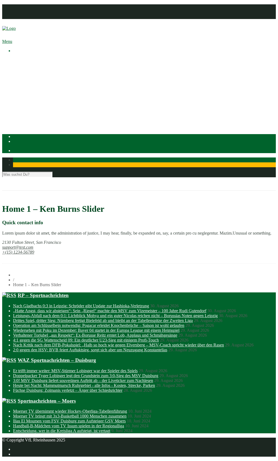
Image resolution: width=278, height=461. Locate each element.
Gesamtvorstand (38, 74)
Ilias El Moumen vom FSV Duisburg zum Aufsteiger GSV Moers (69, 421)
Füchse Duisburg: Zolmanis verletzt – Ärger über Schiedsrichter (67, 390)
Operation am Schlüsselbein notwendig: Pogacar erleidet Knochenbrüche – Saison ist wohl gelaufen (98, 325)
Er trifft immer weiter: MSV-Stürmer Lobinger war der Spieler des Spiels (75, 370)
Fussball (31, 104)
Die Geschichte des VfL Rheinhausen (56, 84)
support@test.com (17, 247)
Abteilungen (23, 94)
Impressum (22, 6)
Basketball (33, 99)
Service (30, 89)
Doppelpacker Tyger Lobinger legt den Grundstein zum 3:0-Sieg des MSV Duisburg (85, 375)
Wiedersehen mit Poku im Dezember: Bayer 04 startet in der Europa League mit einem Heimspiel (96, 330)
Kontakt (20, 16)
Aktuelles (21, 60)
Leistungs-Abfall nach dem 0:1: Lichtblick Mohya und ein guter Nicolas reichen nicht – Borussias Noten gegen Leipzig (115, 315)
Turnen (30, 118)
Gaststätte (21, 123)
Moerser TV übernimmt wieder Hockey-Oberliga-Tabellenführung (70, 411)
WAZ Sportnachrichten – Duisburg (57, 360)
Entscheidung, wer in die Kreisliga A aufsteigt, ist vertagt (61, 430)
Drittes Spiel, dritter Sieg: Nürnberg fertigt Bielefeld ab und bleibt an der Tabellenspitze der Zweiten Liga (103, 320)
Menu (7, 41)
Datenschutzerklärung (31, 11)
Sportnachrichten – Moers (47, 401)
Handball (32, 108)
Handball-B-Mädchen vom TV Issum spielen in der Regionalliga (68, 426)
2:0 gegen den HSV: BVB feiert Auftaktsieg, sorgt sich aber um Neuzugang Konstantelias (90, 350)
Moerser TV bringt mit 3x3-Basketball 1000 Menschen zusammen (70, 416)
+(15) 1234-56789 (18, 252)
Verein (18, 64)
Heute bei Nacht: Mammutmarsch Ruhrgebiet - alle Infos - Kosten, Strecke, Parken (84, 385)
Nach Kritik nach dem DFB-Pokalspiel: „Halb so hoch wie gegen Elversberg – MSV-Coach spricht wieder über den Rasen (118, 345)
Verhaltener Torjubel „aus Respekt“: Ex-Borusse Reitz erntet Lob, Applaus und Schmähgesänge (95, 335)
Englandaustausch (39, 79)
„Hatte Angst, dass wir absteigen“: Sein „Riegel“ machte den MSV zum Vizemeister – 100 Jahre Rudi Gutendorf (109, 310)
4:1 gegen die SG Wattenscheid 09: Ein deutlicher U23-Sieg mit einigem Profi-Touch (86, 340)
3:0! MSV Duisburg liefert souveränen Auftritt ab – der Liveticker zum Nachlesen (83, 380)
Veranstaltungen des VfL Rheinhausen (57, 69)
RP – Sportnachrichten (43, 295)
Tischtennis (33, 113)
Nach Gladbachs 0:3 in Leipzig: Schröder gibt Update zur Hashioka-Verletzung (81, 306)
